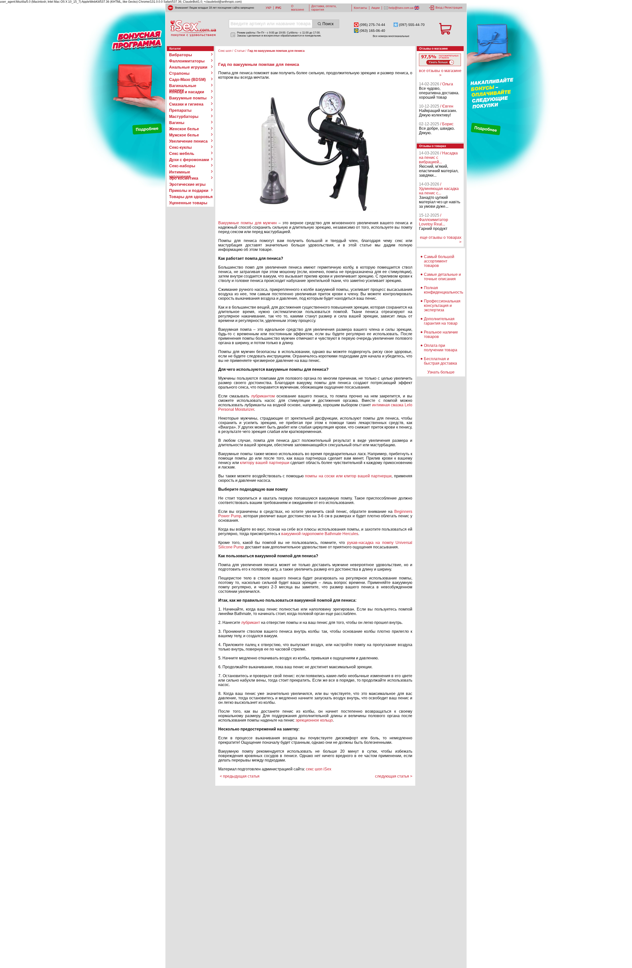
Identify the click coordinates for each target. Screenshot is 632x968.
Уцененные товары (188, 203)
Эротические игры (187, 184)
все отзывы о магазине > (440, 73)
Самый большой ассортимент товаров (439, 261)
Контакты (360, 8)
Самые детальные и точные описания (442, 276)
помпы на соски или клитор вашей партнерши (348, 476)
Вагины (176, 123)
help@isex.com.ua (401, 8)
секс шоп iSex (318, 769)
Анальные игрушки (188, 67)
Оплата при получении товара (440, 347)
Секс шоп (225, 51)
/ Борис (447, 124)
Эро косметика (183, 178)
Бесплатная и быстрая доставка (440, 361)
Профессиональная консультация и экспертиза (442, 305)
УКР (268, 8)
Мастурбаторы (183, 116)
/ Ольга (446, 84)
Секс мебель (181, 153)
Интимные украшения (180, 172)
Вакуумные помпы (188, 98)
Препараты (180, 110)
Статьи (240, 51)
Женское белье (184, 129)
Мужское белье (184, 135)
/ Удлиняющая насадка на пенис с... (439, 188)
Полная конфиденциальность (443, 290)
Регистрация (453, 7)
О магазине (297, 7)
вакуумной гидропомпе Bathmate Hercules (319, 534)
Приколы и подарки (188, 190)
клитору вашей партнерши (264, 463)
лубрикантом (263, 396)
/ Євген (446, 106)
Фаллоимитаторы (187, 61)
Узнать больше (440, 372)
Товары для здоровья (191, 197)
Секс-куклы (180, 147)
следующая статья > (393, 776)
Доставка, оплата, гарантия (323, 7)
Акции (375, 8)
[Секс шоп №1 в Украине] (193, 28)
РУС (278, 8)
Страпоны (179, 73)
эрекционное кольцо (314, 720)
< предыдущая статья (239, 776)
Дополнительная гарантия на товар (440, 321)
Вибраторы (180, 55)
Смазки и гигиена (186, 104)
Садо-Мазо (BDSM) (187, 79)
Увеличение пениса (188, 141)
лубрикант (250, 622)
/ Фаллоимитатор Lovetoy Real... (433, 219)
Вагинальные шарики (182, 86)
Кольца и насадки (186, 92)
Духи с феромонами (189, 160)
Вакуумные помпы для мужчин (247, 223)
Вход (438, 7)
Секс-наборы (182, 166)
